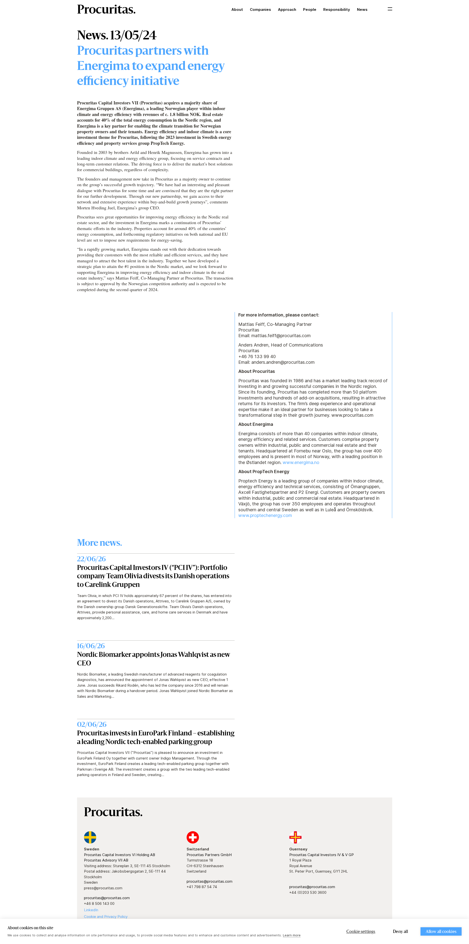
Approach (287, 9)
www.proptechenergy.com (265, 515)
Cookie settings (360, 932)
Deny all (400, 932)
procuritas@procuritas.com (107, 897)
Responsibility (336, 9)
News (362, 9)
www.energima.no (301, 462)
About (237, 9)
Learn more (292, 935)
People (309, 9)
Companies (260, 9)
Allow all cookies (441, 932)
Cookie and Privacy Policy (106, 916)
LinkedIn (91, 910)
